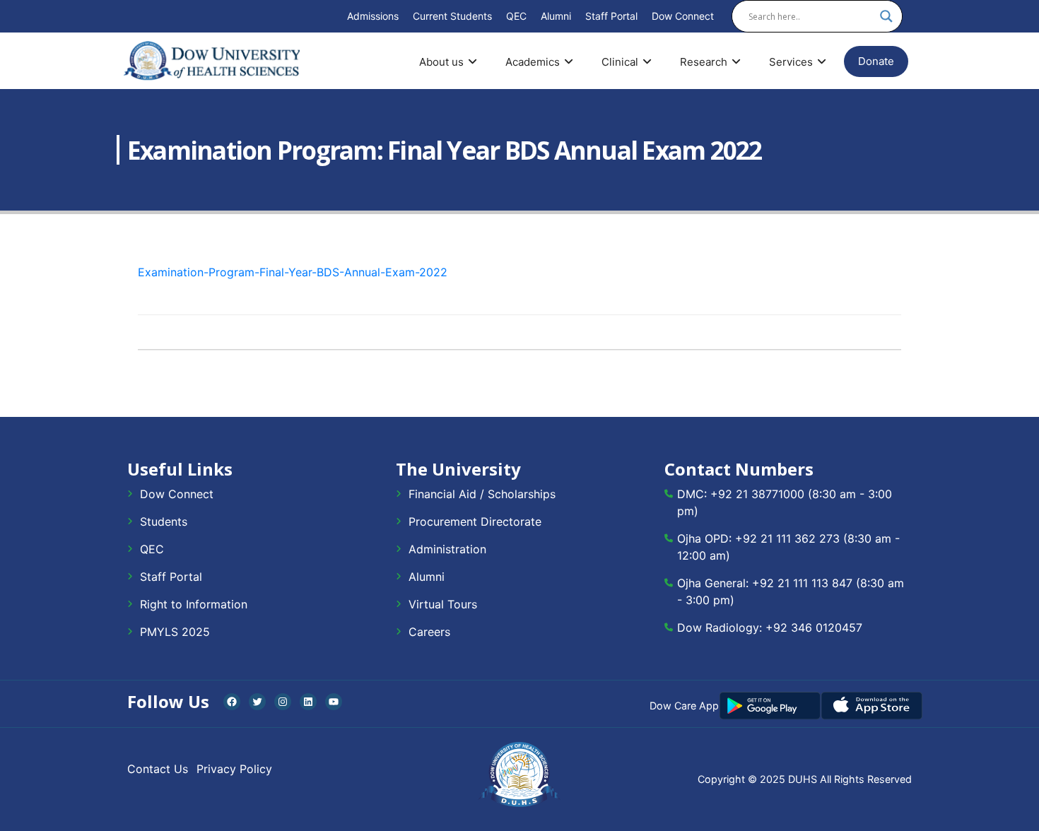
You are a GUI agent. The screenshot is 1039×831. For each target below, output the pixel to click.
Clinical (619, 62)
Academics (532, 62)
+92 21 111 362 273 (787, 538)
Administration (447, 549)
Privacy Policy (234, 769)
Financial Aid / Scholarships (482, 494)
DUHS (802, 779)
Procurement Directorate (475, 521)
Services (791, 62)
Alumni (556, 16)
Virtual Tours (443, 604)
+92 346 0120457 (813, 627)
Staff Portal (611, 16)
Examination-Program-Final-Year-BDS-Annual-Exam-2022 (292, 272)
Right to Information (193, 604)
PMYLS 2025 (175, 632)
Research (703, 62)
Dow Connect (683, 16)
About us (441, 62)
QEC (516, 16)
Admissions (373, 16)
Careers (429, 632)
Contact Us (157, 769)
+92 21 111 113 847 (802, 583)
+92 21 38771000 (757, 494)
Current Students (452, 16)
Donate (876, 61)
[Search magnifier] (886, 16)
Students (163, 521)
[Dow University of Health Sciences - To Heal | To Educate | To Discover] (212, 61)
